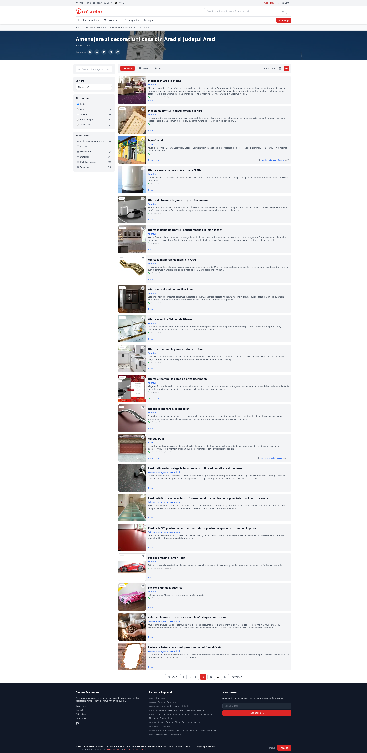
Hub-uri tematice (89, 20)
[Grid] (280, 68)
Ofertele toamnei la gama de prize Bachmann (177, 379)
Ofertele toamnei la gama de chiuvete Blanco (177, 349)
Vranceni (201, 710)
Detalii (272, 747)
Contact (79, 710)
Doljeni (160, 722)
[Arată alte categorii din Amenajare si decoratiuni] (137, 27)
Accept (284, 747)
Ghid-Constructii (176, 730)
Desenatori (161, 734)
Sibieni (184, 706)
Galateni (173, 710)
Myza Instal (155, 140)
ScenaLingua (174, 734)
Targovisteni (166, 718)
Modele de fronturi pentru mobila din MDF (175, 110)
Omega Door (156, 438)
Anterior (172, 676)
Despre (150, 20)
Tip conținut (112, 20)
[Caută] (283, 11)
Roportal (162, 730)
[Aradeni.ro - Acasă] (89, 11)
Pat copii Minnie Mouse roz (165, 587)
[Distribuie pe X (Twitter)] (96, 52)
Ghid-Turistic (192, 730)
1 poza (150, 100)
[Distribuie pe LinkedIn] (103, 52)
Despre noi (81, 706)
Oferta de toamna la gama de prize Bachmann (178, 200)
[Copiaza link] (117, 52)
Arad (78, 27)
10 (211, 676)
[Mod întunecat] (277, 3)
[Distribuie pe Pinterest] (110, 52)
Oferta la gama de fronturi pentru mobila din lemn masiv (185, 230)
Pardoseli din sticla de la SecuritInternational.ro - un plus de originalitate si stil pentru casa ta (208, 498)
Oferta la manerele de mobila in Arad (172, 259)
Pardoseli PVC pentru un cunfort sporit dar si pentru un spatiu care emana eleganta (202, 528)
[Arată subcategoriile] (148, 27)
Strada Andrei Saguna (275, 160)
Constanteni (165, 726)
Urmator (237, 676)
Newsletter (81, 718)
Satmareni (172, 702)
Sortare (80, 80)
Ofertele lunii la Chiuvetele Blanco (170, 319)
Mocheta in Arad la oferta (164, 80)
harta (157, 160)
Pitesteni (208, 714)
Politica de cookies (114, 749)
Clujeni (176, 706)
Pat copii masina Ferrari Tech (166, 557)
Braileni (163, 714)
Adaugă (285, 20)
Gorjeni (169, 722)
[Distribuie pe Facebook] (90, 52)
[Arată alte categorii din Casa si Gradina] (105, 27)
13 (225, 676)
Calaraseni (197, 714)
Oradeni (161, 702)
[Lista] (286, 68)
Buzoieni (186, 714)
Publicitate (268, 2)
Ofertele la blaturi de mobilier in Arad (172, 289)
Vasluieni (191, 710)
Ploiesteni (153, 718)
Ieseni (182, 710)
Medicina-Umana (208, 730)
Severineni (187, 722)
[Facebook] (77, 723)
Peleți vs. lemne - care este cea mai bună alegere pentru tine (187, 617)
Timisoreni (161, 698)
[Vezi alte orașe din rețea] (82, 27)
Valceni (197, 722)
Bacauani (163, 710)
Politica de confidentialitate (135, 749)
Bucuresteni (174, 714)
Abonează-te (257, 712)
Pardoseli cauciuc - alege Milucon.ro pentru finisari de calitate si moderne (195, 468)
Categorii (132, 20)
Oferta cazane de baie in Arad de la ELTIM (174, 170)
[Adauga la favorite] (143, 79)
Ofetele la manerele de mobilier (168, 408)
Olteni (177, 722)
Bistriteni (166, 706)
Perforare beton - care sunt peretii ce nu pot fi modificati (184, 647)
